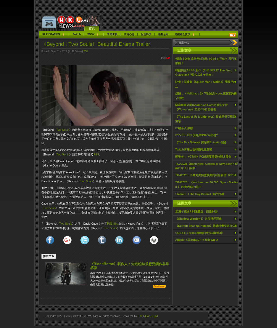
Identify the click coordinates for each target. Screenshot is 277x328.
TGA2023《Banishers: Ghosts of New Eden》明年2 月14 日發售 (206, 166)
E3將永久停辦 (184, 128)
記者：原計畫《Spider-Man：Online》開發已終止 (205, 84)
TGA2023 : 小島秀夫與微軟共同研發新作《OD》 (205, 175)
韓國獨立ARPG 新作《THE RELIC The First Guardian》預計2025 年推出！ (203, 73)
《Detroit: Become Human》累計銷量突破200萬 (206, 225)
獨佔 (116, 223)
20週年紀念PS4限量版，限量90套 (196, 211)
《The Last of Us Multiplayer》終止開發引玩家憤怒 (205, 119)
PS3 (86, 51)
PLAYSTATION (51, 34)
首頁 (92, 28)
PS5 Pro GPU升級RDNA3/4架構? (196, 135)
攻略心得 (129, 34)
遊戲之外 (163, 34)
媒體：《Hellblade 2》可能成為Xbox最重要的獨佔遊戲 (206, 96)
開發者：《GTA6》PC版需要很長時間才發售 (203, 156)
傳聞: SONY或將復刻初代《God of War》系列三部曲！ (206, 61)
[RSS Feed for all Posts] (232, 34)
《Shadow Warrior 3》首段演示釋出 (198, 218)
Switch (76, 34)
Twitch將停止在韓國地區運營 (193, 149)
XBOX (91, 34)
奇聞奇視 (112, 34)
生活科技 (146, 34)
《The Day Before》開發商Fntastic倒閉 (200, 142)
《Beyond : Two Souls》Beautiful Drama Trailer (95, 44)
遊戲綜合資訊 (182, 34)
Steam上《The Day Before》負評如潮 (199, 194)
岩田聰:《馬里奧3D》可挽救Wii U (196, 240)
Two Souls (62, 129)
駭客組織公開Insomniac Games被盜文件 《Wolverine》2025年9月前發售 (201, 107)
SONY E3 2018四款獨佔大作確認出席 (199, 233)
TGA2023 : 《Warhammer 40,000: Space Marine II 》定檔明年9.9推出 (206, 185)
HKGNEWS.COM (148, 316)
